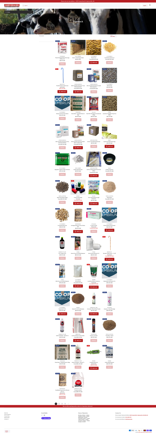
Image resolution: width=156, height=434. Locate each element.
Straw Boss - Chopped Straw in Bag (78, 114)
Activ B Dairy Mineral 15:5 (93, 253)
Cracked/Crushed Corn (109, 57)
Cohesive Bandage (78, 197)
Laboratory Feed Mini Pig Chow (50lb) (109, 114)
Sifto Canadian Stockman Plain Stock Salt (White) (62, 142)
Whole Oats (109, 85)
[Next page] (68, 404)
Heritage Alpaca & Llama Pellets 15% (78, 226)
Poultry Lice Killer (94, 335)
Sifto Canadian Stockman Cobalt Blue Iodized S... (94, 86)
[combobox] (81, 5)
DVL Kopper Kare (62, 253)
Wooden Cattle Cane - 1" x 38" (109, 253)
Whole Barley (78, 281)
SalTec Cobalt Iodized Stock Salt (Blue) (94, 170)
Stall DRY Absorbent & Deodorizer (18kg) (93, 114)
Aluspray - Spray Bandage (109, 308)
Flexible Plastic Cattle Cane (62, 85)
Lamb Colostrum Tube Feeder (78, 335)
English (144, 5)
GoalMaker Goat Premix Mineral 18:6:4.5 (62, 391)
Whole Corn (93, 57)
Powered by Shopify (148, 432)
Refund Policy (7, 417)
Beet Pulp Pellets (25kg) (62, 197)
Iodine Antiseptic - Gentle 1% (62, 335)
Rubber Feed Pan (109, 169)
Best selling (113, 36)
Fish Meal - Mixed (109, 335)
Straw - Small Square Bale (78, 57)
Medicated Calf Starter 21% (109, 281)
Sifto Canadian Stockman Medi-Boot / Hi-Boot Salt (78, 142)
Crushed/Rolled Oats (62, 225)
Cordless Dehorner (94, 362)
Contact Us (6, 419)
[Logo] (12, 5)
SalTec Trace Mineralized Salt (93, 141)
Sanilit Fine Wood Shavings (109, 141)
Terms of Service (7, 414)
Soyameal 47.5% (62, 308)
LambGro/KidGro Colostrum (94, 281)
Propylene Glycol (78, 390)
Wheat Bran (109, 197)
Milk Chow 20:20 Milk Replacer (62, 281)
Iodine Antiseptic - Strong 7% (78, 362)
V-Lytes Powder (93, 225)
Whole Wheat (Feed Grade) (109, 225)
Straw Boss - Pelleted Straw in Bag (62, 362)
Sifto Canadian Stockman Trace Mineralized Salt (78, 86)
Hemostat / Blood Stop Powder (93, 308)
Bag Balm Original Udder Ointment (62, 169)
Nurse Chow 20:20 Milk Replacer (78, 253)
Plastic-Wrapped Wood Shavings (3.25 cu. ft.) (62, 58)
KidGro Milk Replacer (109, 362)
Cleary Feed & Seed (141, 432)
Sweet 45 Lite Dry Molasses (78, 308)
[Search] (23, 5)
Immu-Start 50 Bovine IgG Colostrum (93, 198)
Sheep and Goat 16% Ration (62, 113)
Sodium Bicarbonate (78, 169)
